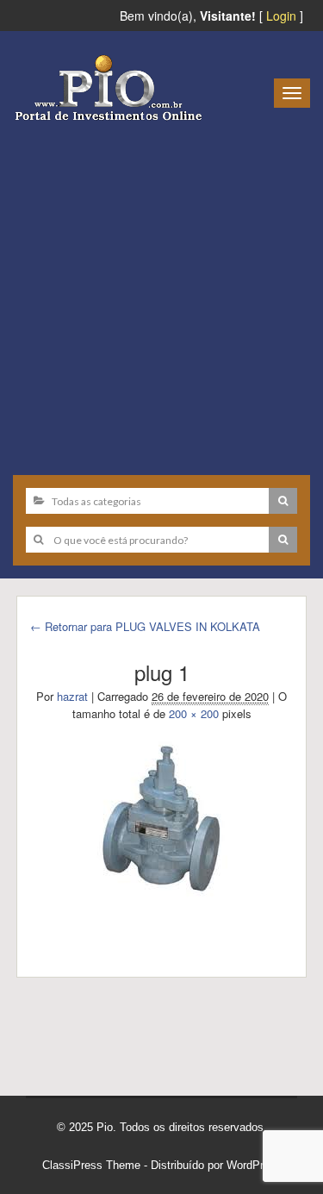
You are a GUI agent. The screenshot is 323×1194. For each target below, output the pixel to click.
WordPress (254, 1165)
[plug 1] (162, 817)
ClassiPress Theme (91, 1165)
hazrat (72, 696)
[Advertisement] (161, 291)
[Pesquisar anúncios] (283, 501)
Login (281, 15)
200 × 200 (194, 713)
